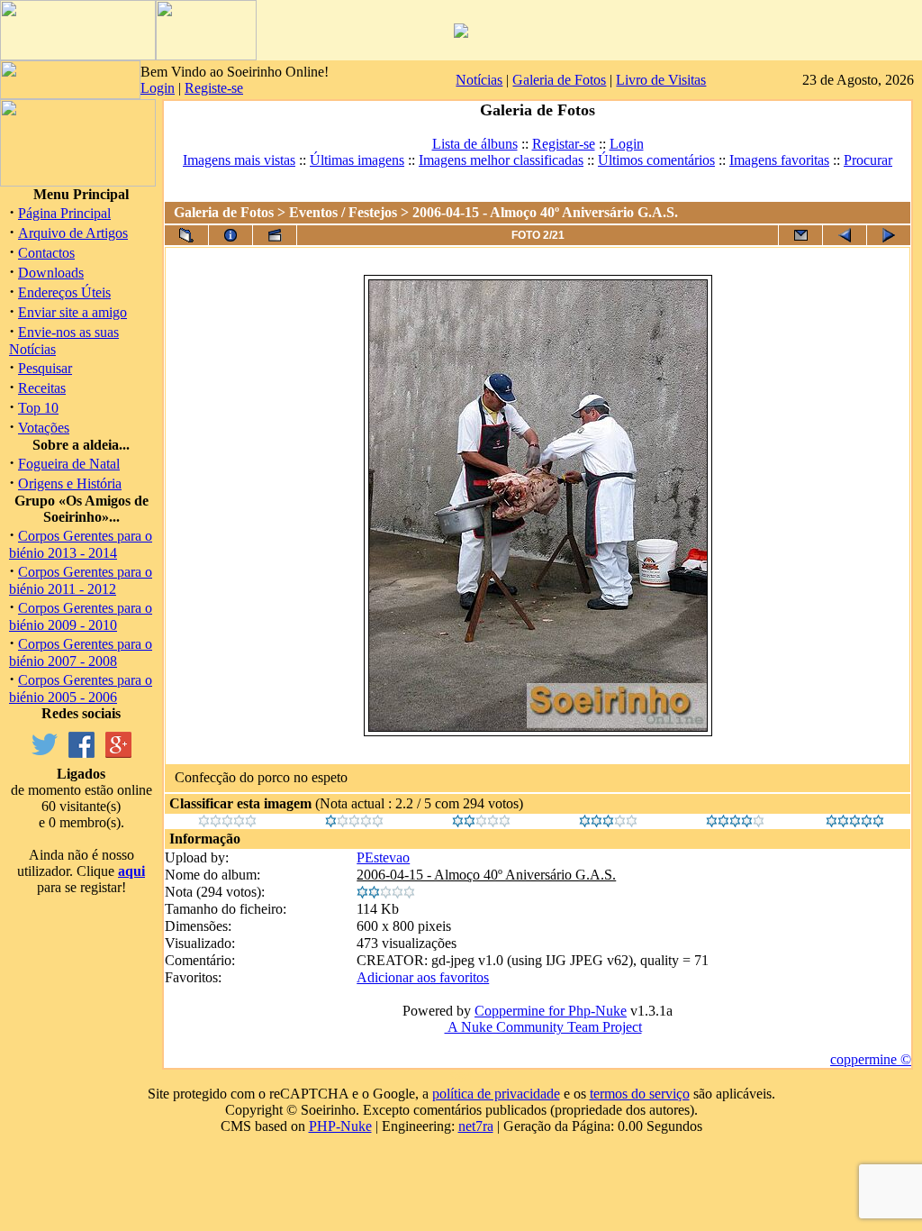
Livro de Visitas (661, 79)
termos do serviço (640, 1093)
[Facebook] (81, 753)
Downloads (51, 272)
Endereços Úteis (64, 292)
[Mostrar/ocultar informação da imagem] (230, 235)
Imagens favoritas (779, 160)
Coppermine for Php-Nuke (551, 1010)
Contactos (46, 252)
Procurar (868, 160)
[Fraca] (354, 822)
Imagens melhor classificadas (501, 160)
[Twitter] (45, 753)
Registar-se (563, 143)
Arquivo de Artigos (73, 233)
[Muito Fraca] (227, 822)
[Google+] (118, 753)
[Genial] (855, 822)
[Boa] (608, 822)
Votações (43, 427)
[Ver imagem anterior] (844, 235)
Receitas (42, 388)
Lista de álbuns (475, 143)
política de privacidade (496, 1093)
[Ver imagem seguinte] (888, 235)
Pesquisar (45, 368)
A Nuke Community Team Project (543, 1027)
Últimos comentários (656, 160)
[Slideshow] (274, 235)
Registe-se (214, 88)
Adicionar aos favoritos (423, 977)
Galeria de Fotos (559, 79)
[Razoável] (481, 822)
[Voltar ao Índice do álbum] (186, 235)
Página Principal (64, 213)
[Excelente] (735, 822)
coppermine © (870, 1059)
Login (157, 88)
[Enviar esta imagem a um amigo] (800, 235)
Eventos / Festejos (343, 212)
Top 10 (38, 407)
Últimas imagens (357, 160)
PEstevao (383, 857)
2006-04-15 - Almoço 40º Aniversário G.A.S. (486, 874)
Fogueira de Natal (69, 463)
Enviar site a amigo (72, 312)
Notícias (479, 79)
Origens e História (70, 483)
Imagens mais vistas (239, 160)
